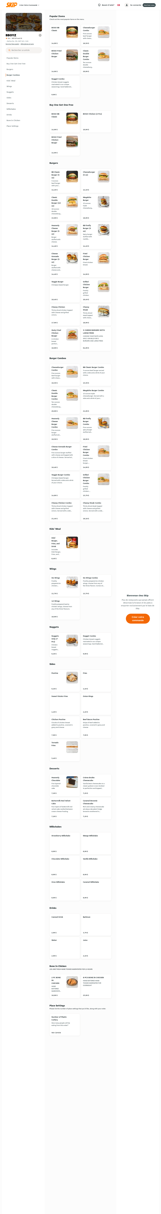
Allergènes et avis (27, 44)
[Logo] (12, 5)
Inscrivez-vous (149, 5)
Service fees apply (12, 44)
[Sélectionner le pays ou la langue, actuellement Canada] (119, 5)
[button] (24, 58)
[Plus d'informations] (40, 35)
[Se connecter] (126, 5)
